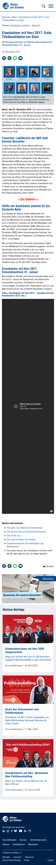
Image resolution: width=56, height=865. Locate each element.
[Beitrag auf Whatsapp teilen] (15, 58)
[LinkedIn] (4, 830)
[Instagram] (8, 831)
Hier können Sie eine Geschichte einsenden (26, 531)
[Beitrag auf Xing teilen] (9, 58)
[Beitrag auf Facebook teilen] (4, 58)
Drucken (50, 566)
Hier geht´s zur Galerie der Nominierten (24, 527)
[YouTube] (21, 830)
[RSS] (25, 830)
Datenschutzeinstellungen (12, 860)
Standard (36, 25)
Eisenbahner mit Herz (20, 25)
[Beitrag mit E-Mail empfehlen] (20, 58)
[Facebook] (12, 830)
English (50, 860)
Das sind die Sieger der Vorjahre (21, 539)
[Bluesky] (15, 832)
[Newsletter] (30, 830)
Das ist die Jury (14, 535)
